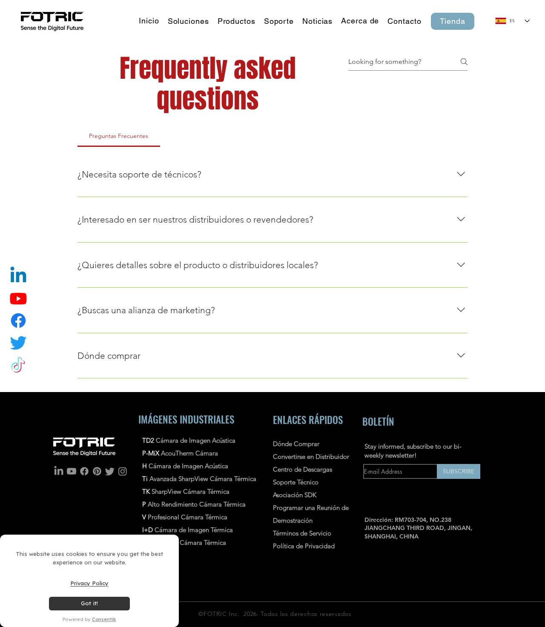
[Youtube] (71, 471)
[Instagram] (122, 471)
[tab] (118, 136)
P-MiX (151, 453)
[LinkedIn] (58, 471)
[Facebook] (84, 471)
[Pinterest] (97, 471)
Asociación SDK (294, 495)
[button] (236, 21)
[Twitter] (18, 342)
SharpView (166, 491)
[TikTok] (18, 365)
